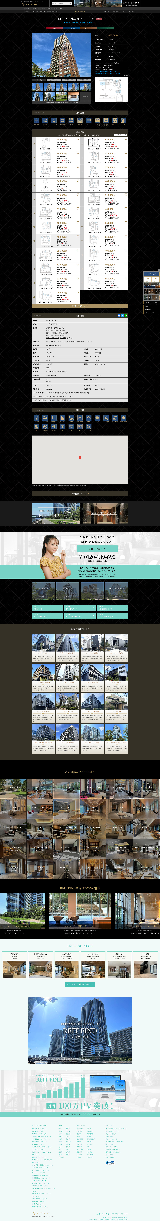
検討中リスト (109, 1144)
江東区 (68, 1131)
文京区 (60, 1139)
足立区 (60, 1154)
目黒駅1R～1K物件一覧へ (72, 608)
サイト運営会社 (111, 576)
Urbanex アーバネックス (39, 1144)
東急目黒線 (49, 330)
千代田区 (68, 1134)
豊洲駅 (89, 1136)
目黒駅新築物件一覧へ (39, 608)
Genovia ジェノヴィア (38, 1173)
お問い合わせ (95, 548)
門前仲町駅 (90, 1134)
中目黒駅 (63, 338)
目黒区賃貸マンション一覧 (38, 8)
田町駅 (79, 1141)
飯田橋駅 (89, 1141)
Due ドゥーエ (36, 1162)
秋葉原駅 (89, 1157)
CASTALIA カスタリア (38, 1149)
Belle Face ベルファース (39, 1201)
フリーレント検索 (111, 1134)
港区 (60, 1128)
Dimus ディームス (37, 1154)
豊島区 (68, 1144)
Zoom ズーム (36, 1196)
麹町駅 (89, 1147)
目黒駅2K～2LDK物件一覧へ (106, 608)
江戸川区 (61, 1157)
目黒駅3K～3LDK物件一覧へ (106, 615)
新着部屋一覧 (109, 1136)
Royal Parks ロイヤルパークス (40, 1175)
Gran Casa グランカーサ (39, 1180)
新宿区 (60, 1134)
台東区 (68, 1139)
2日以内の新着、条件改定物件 (114, 1141)
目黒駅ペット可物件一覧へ (40, 615)
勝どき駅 (79, 1144)
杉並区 (68, 1149)
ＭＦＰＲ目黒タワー (52, 8)
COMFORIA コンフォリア (39, 1134)
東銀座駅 (79, 1152)
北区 (60, 1147)
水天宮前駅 (80, 1149)
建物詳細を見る (39, 113)
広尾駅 (79, 1136)
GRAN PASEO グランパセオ (40, 1167)
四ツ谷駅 (89, 1144)
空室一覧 (131, 11)
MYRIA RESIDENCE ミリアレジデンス (42, 1165)
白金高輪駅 (80, 1139)
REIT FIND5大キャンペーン (79, 984)
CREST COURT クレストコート (41, 1178)
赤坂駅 (79, 1134)
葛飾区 (68, 1154)
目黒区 (52, 324)
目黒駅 (55, 328)
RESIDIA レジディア (37, 1131)
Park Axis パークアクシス (39, 1128)
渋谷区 (60, 1131)
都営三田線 (49, 335)
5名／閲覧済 (81, 11)
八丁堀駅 (79, 1154)
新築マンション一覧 (111, 1139)
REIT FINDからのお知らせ (113, 1152)
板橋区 (60, 1152)
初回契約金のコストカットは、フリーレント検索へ (79, 1114)
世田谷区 (68, 1141)
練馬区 (68, 1152)
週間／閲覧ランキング (112, 1131)
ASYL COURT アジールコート (40, 1186)
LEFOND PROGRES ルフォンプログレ (42, 1147)
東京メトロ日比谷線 (52, 338)
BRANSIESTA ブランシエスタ (40, 1183)
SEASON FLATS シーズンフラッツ (42, 1160)
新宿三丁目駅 (91, 1139)
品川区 (60, 1136)
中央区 (68, 1128)
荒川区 (68, 1147)
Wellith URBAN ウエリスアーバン (41, 1193)
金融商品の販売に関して (113, 1149)
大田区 (60, 1144)
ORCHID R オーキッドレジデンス (41, 1152)
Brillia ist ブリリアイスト (39, 1157)
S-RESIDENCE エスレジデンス (40, 1170)
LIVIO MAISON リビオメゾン (40, 1199)
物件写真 (106, 11)
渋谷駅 (89, 1128)
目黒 (56, 324)
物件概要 (115, 11)
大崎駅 (89, 1149)
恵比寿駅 (89, 1131)
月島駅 (79, 1157)
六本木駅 (79, 1131)
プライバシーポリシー (112, 1147)
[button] (124, 912)
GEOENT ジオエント (38, 1204)
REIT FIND (26, 8)
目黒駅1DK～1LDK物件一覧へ (74, 615)
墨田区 (60, 1141)
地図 (123, 11)
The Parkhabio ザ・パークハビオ (41, 1136)
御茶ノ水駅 (90, 1154)
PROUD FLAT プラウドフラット (41, 1139)
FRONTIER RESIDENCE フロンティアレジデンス (43, 1190)
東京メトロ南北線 (51, 333)
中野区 (60, 1149)
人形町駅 (79, 1147)
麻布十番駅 (80, 1128)
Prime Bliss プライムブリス (40, 1206)
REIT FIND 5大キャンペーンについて (116, 1128)
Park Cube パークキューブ (39, 1141)
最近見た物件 (147, 281)
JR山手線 (49, 328)
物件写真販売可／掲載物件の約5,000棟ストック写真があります (62, 102)
